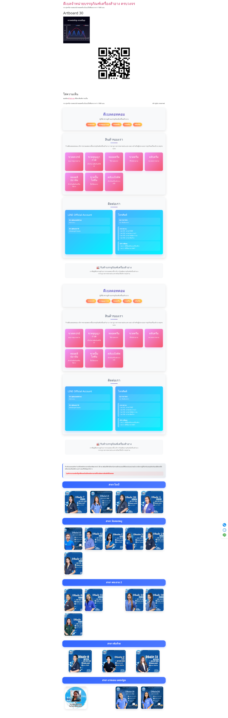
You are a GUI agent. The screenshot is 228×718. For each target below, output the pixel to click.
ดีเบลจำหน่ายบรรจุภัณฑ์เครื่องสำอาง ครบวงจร (99, 3)
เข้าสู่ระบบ (71, 98)
